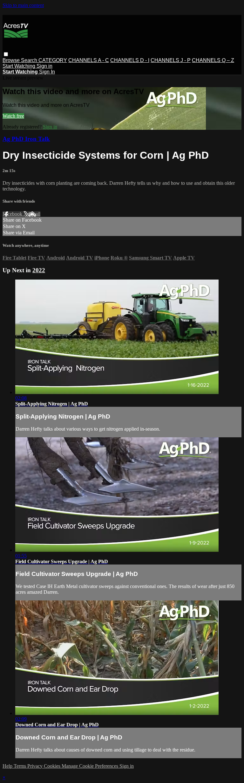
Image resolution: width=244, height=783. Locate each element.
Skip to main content (23, 5)
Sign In (47, 71)
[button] (6, 54)
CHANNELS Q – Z (213, 60)
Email (34, 214)
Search (29, 60)
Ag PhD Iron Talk (26, 138)
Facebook (13, 214)
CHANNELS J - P (171, 60)
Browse (12, 60)
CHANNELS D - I (129, 60)
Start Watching (20, 66)
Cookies (53, 766)
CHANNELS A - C (88, 60)
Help (8, 766)
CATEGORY (52, 60)
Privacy (35, 766)
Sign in (44, 66)
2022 (38, 270)
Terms (20, 766)
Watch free (13, 116)
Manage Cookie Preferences (90, 766)
